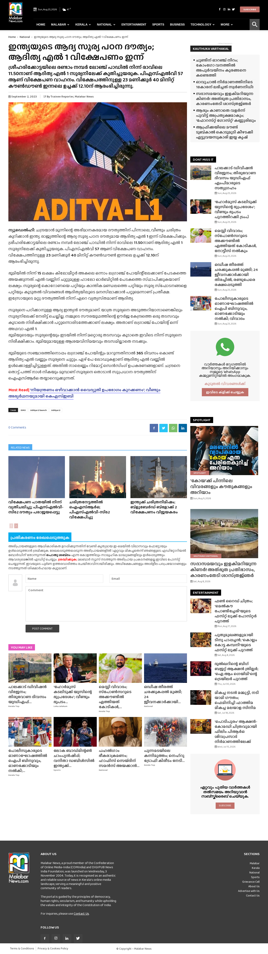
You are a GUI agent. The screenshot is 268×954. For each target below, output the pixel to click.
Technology (201, 24)
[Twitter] (233, 9)
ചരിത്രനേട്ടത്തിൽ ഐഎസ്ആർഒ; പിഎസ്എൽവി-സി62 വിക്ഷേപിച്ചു (89, 509)
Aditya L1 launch (38, 410)
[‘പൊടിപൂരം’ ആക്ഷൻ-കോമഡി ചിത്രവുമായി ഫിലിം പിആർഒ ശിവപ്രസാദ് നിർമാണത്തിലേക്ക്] (200, 726)
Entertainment (133, 24)
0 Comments (17, 427)
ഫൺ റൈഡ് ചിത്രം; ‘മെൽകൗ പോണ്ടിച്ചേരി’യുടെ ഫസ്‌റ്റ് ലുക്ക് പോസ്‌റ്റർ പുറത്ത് (236, 611)
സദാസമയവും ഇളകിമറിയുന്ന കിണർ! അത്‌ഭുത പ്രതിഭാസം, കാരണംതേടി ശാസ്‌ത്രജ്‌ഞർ (224, 98)
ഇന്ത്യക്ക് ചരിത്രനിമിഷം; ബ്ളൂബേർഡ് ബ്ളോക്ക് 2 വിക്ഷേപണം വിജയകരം (154, 507)
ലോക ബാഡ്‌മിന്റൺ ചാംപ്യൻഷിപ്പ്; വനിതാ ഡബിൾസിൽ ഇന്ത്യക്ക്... (74, 758)
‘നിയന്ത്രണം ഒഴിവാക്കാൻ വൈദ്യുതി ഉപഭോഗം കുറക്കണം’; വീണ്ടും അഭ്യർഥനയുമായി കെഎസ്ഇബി (84, 393)
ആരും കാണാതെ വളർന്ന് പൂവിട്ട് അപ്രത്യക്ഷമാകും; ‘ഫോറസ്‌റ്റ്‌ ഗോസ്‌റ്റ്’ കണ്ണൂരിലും (226, 115)
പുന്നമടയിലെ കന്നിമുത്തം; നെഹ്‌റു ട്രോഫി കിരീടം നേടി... (164, 755)
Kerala (81, 24)
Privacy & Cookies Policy (53, 948)
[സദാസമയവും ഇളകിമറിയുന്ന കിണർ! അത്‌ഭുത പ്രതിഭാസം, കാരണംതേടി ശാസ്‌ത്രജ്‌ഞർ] (225, 533)
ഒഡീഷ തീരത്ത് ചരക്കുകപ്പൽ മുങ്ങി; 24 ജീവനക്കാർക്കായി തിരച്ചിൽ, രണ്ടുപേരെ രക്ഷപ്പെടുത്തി (236, 274)
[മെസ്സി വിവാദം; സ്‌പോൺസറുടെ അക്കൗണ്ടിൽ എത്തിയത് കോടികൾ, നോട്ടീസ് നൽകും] (120, 668)
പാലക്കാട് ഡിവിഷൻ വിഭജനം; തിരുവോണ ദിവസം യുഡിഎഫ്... (27, 694)
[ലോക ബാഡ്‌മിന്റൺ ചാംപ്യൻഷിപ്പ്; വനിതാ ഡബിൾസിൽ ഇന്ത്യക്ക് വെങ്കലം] (75, 732)
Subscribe (249, 9)
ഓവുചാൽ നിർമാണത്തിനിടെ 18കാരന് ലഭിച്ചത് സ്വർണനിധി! (225, 84)
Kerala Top (13, 706)
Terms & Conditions (22, 948)
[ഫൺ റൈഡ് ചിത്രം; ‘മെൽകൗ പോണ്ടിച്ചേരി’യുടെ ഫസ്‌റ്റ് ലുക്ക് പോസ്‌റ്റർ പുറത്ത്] (200, 606)
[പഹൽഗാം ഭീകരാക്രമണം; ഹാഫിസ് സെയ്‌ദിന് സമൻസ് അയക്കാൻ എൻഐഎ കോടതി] (120, 732)
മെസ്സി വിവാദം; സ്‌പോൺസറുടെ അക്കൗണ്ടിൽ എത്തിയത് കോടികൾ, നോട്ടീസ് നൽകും (236, 241)
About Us (254, 886)
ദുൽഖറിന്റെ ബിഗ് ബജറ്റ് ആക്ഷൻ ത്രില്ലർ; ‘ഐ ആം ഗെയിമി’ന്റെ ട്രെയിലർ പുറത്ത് (236, 671)
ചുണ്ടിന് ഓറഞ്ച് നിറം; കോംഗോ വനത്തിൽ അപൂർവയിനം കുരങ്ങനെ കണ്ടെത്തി (221, 67)
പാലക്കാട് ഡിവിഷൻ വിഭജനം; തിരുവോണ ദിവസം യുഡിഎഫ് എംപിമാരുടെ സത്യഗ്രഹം (235, 178)
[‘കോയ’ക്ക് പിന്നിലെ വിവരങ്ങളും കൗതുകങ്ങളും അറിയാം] (225, 450)
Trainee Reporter (61, 96)
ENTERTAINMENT (206, 592)
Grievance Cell (251, 882)
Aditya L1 (55, 410)
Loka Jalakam (60, 706)
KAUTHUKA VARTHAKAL (211, 48)
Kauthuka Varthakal (206, 556)
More (225, 24)
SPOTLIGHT (202, 420)
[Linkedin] (229, 9)
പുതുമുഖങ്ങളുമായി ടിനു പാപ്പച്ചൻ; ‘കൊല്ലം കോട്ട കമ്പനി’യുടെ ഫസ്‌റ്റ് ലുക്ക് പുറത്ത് (236, 642)
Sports (158, 24)
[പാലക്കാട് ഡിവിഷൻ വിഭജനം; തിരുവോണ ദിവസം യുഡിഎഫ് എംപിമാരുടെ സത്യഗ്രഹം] (30, 668)
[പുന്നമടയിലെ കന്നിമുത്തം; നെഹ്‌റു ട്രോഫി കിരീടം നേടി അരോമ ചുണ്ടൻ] (165, 732)
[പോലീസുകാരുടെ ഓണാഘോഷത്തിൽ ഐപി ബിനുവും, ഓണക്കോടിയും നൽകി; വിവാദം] (30, 732)
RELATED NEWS (20, 447)
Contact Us (81, 913)
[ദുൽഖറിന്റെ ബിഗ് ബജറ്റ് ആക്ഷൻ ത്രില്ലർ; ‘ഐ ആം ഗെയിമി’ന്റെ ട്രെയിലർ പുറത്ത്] (200, 668)
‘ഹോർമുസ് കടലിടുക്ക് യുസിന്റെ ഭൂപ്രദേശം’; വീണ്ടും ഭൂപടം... (73, 694)
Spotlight (200, 472)
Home (40, 24)
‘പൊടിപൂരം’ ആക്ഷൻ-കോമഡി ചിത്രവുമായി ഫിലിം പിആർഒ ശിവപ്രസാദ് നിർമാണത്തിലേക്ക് (236, 731)
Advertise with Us (249, 891)
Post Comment (42, 628)
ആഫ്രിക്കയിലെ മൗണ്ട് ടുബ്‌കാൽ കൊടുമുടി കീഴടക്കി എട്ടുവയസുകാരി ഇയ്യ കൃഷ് (224, 132)
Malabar (58, 24)
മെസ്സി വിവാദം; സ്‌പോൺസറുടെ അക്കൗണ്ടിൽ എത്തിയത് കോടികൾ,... (115, 697)
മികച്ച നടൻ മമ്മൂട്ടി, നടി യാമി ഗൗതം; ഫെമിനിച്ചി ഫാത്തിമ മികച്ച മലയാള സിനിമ (237, 700)
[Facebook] (219, 9)
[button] (255, 24)
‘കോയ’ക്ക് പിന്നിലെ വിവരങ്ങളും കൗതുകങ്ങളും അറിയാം (221, 486)
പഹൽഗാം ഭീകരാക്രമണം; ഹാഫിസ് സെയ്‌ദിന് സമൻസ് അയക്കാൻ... (119, 758)
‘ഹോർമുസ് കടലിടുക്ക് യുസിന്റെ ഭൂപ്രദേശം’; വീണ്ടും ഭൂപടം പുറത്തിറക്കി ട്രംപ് (236, 209)
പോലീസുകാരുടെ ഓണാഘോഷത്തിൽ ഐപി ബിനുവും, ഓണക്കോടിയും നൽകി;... (27, 760)
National (104, 24)
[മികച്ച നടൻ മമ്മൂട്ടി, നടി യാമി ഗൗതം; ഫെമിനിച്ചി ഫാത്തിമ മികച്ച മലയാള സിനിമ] (200, 697)
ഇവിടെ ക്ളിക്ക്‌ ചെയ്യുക (225, 392)
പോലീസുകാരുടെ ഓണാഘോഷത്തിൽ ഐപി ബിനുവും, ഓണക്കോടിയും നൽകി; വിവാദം (234, 308)
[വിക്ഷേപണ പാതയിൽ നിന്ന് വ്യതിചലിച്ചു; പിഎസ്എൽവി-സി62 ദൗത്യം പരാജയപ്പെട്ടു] (36, 477)
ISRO (23, 410)
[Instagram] (224, 9)
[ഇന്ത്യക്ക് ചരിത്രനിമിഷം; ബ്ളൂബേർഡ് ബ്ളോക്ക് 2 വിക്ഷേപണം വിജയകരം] (158, 477)
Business (177, 24)
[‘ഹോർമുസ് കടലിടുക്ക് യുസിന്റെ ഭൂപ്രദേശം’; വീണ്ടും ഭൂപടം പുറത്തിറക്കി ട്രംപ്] (75, 668)
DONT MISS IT (203, 159)
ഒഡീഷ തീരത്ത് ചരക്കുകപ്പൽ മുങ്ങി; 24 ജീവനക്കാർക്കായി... (163, 694)
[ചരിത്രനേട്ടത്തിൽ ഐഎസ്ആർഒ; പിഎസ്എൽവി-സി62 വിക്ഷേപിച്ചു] (97, 477)
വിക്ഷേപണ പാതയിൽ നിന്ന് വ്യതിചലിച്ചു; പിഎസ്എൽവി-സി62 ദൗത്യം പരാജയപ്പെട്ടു (35, 507)
